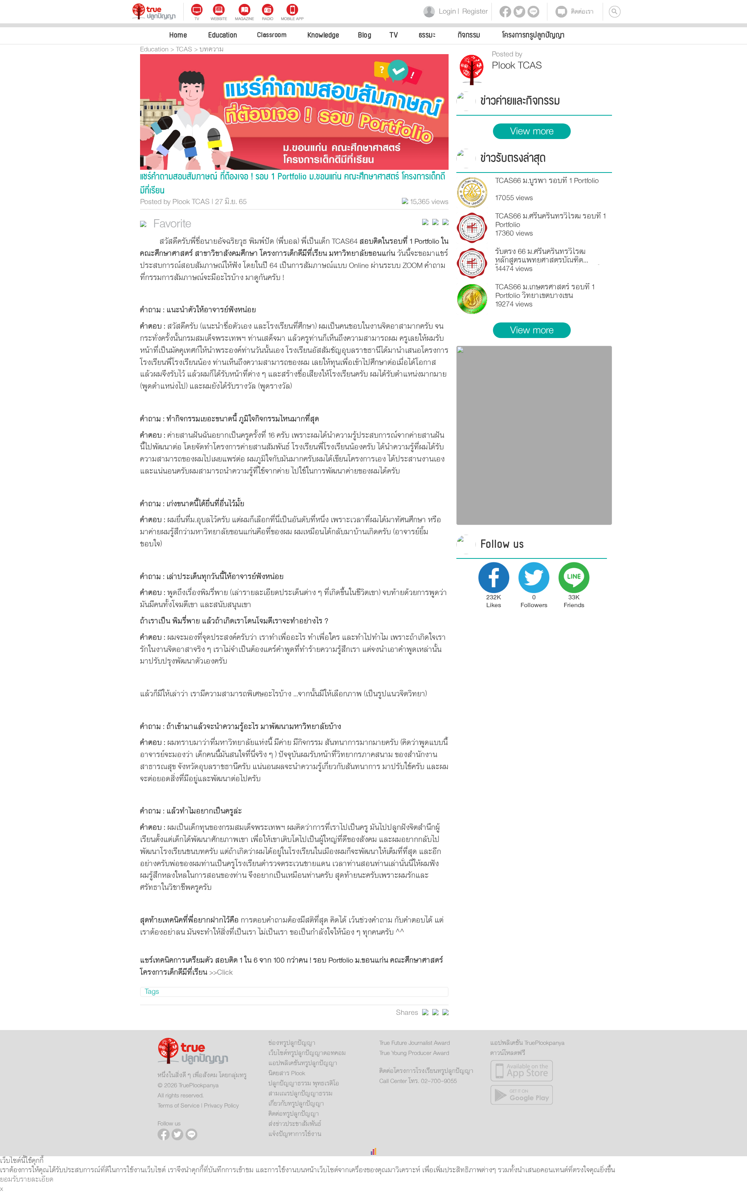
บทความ (212, 49)
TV (393, 35)
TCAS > (187, 49)
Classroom (272, 35)
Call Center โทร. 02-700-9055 (418, 1081)
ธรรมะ (427, 35)
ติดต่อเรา (582, 11)
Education (222, 35)
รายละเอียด (36, 1180)
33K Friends (574, 601)
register (472, 11)
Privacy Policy (221, 1105)
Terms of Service (179, 1105)
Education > (157, 49)
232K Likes (493, 601)
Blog (364, 35)
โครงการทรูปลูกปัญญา (533, 35)
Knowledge (323, 35)
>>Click (221, 972)
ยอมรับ (10, 1180)
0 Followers (534, 601)
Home (178, 35)
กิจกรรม (469, 35)
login (446, 11)
